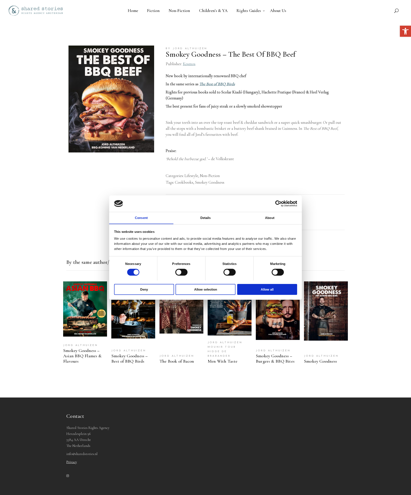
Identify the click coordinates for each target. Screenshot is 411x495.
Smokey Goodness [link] (209, 182)
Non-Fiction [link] (210, 175)
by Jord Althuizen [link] (186, 48)
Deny (144, 289)
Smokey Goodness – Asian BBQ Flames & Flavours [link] (82, 356)
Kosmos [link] (189, 63)
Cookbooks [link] (184, 182)
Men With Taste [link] (222, 361)
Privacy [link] (71, 462)
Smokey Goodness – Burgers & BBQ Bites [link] (275, 358)
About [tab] (269, 217)
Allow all (267, 289)
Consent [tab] (141, 217)
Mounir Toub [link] (222, 347)
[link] (405, 31)
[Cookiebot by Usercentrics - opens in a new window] (278, 203)
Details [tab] (205, 217)
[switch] (181, 272)
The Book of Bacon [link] (176, 361)
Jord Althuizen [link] (80, 345)
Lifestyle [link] (191, 175)
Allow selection (205, 289)
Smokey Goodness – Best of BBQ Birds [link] (129, 358)
